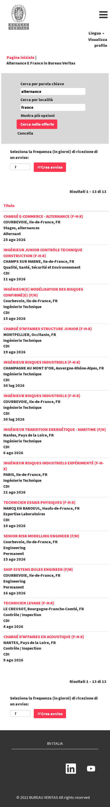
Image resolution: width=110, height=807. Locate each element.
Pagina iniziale (20, 57)
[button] (73, 15)
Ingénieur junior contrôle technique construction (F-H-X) (42, 252)
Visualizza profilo (97, 42)
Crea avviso (51, 167)
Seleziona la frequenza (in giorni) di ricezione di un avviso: (54, 154)
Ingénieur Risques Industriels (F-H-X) (42, 362)
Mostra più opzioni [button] (38, 115)
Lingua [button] (95, 33)
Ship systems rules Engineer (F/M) (38, 569)
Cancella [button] (25, 133)
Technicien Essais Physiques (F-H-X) (39, 502)
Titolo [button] (9, 205)
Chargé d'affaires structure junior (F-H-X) (48, 328)
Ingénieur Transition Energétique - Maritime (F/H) (55, 429)
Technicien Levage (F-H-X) (29, 602)
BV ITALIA (55, 743)
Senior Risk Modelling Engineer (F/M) (41, 535)
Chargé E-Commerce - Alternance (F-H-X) (43, 216)
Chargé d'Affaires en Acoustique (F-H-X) (44, 636)
